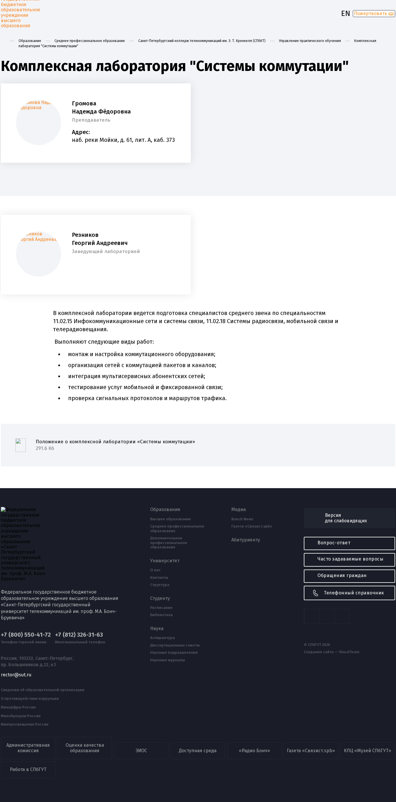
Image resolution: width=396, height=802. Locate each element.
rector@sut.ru (16, 675)
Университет (164, 560)
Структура (159, 585)
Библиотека (161, 615)
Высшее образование (170, 519)
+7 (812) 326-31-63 (79, 634)
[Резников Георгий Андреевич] (38, 254)
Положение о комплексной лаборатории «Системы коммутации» (115, 445)
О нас (155, 570)
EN (345, 13)
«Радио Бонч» (254, 750)
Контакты (159, 577)
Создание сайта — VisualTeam (331, 652)
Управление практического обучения (310, 41)
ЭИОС (141, 750)
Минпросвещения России (24, 724)
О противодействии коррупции (30, 699)
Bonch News (242, 519)
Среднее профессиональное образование (90, 41)
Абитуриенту (245, 540)
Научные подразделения (174, 652)
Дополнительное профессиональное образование (168, 543)
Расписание (161, 607)
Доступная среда (198, 750)
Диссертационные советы (175, 645)
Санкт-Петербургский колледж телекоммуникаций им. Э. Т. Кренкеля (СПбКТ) (202, 41)
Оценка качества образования (85, 747)
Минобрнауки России (21, 716)
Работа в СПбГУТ (28, 769)
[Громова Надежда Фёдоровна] (38, 122)
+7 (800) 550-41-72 (26, 634)
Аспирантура (162, 638)
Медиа (238, 509)
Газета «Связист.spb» (251, 526)
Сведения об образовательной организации (42, 690)
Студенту (160, 598)
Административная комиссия (28, 747)
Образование (30, 41)
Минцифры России (18, 707)
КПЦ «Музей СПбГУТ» (367, 750)
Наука (157, 628)
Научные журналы (167, 660)
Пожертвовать (371, 13)
